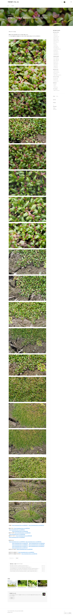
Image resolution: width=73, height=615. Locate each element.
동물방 (55, 82)
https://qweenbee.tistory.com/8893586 (17, 534)
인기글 (57, 96)
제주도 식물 (56, 59)
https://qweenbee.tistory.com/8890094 (26, 552)
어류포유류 (56, 87)
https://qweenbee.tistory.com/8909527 (36, 546)
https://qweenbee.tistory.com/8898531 (17, 529)
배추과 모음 (56, 42)
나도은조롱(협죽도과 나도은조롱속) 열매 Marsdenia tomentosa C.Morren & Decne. (24, 568)
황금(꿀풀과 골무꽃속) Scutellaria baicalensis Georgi (19, 565)
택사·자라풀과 (56, 47)
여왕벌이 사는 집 (13, 2)
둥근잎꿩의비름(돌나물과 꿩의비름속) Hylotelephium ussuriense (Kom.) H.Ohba (23, 569)
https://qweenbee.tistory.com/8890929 (17, 541)
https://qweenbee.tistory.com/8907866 (20, 531)
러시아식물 (56, 67)
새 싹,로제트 (56, 36)
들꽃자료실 (11, 563)
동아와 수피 (56, 39)
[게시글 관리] (13, 558)
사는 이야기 (56, 81)
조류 (55, 84)
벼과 (55, 43)
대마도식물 (56, 64)
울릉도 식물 (56, 60)
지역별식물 (56, 56)
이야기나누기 (56, 76)
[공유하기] (12, 558)
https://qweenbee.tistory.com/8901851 (25, 549)
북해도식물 (56, 63)
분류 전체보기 (56, 30)
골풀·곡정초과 (56, 40)
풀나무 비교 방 (56, 72)
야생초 (15, 563)
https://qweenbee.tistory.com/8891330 (20, 543)
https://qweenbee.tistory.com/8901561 (36, 525)
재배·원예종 (56, 54)
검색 (62, 2)
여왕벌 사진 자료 (56, 90)
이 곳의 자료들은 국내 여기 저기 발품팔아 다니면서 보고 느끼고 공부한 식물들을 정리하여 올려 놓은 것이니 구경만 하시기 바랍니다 (25, 595)
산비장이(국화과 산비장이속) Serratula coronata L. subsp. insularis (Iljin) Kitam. (23, 571)
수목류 (56, 35)
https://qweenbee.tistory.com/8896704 (20, 544)
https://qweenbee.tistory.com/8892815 (20, 525)
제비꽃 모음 (56, 51)
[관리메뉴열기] (71, 2)
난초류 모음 (56, 53)
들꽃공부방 (55, 69)
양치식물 (56, 50)
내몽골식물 (56, 66)
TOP (64, 611)
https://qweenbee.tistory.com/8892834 (37, 543)
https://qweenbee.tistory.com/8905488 (24, 535)
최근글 (54, 96)
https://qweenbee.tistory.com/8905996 (36, 544)
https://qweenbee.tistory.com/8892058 (22, 532)
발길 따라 (56, 79)
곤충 (55, 85)
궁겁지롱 (56, 73)
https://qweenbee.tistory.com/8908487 (17, 537)
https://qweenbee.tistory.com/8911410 (20, 547)
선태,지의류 (56, 46)
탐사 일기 (56, 78)
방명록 (13, 5)
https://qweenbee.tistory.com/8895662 (22, 528)
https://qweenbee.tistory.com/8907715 (20, 546)
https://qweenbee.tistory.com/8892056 (33, 541)
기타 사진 (55, 88)
